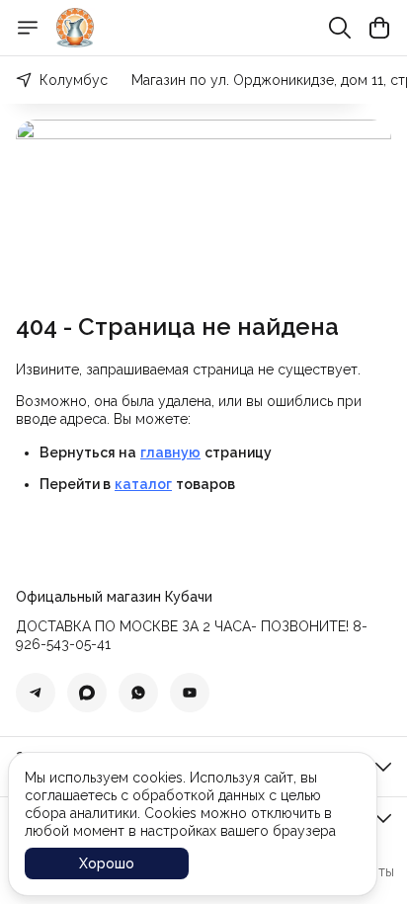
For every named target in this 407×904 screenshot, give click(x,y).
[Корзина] (379, 28)
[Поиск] (340, 28)
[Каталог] (28, 28)
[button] (35, 692)
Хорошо (106, 863)
